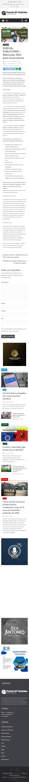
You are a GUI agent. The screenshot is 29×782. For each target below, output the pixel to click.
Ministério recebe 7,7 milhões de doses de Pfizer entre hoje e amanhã (15, 256)
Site (2, 318)
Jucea (2, 743)
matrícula (19, 63)
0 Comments (18, 61)
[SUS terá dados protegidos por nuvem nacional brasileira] (14, 380)
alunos (5, 63)
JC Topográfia (4, 716)
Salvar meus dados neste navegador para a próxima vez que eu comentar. (13, 330)
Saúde (4, 389)
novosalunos (5, 65)
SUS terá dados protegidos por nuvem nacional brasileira (14, 396)
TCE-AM (3, 756)
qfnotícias (17, 65)
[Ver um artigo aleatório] (26, 20)
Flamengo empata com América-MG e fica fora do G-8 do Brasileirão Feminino (19, 469)
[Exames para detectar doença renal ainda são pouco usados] (6, 416)
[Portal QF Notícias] (3, 20)
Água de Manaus (5, 740)
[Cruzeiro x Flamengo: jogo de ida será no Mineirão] (14, 434)
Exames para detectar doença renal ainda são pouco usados (19, 415)
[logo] (14, 687)
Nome (3, 303)
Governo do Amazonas (7, 730)
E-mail (3, 311)
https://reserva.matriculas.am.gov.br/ (12, 99)
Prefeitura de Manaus (7, 726)
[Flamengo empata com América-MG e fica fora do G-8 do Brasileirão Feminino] (6, 470)
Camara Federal (5, 733)
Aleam (2, 749)
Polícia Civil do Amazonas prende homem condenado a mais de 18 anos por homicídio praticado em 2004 (14, 507)
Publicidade (5, 44)
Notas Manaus (5, 759)
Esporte (5, 443)
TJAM (2, 753)
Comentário (5, 282)
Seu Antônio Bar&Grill (7, 714)
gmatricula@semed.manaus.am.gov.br (13, 190)
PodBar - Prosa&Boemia (7, 712)
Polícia (4, 498)
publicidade (11, 65)
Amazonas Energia (6, 736)
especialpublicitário (12, 63)
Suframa (3, 746)
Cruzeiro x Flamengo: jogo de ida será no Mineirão (14, 448)
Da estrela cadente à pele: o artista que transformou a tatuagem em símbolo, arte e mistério (17, 4)
